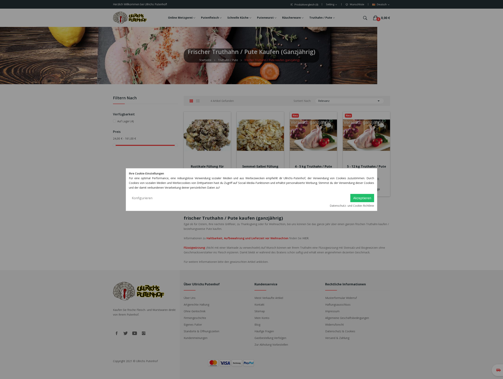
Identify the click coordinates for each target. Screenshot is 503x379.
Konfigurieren (142, 198)
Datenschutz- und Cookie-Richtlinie (352, 205)
